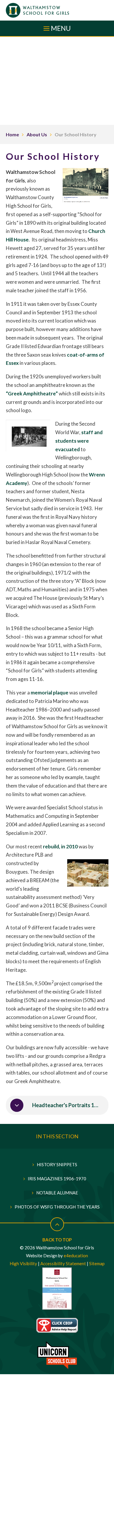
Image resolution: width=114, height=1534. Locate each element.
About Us (37, 134)
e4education (76, 1255)
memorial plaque (49, 692)
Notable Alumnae (57, 1192)
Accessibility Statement (63, 1263)
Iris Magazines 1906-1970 (57, 1178)
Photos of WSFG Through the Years (57, 1206)
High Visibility (23, 1263)
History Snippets (57, 1164)
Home (12, 134)
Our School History (75, 134)
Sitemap (97, 1263)
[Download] (16, 1105)
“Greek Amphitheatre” (32, 393)
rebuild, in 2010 (60, 846)
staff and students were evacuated (79, 440)
